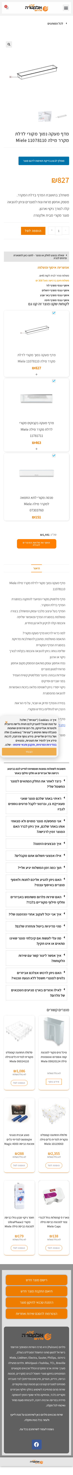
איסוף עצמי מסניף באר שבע (54, 295)
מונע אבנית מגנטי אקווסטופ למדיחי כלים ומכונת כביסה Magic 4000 (19, 1139)
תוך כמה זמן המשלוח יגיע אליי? (39, 867)
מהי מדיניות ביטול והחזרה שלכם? (38, 926)
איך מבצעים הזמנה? (47, 843)
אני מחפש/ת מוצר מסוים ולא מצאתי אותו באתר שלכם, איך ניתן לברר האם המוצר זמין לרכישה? (38, 826)
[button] (66, 8)
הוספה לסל (33, 231)
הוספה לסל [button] (19, 1082)
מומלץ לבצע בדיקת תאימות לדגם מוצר (43, 161)
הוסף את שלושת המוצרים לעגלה (36, 543)
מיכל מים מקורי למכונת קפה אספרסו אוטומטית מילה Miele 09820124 (54, 1056)
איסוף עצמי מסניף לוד (57, 285)
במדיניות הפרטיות (46, 744)
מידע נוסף (53, 1081)
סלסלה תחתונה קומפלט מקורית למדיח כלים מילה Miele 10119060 (54, 1139)
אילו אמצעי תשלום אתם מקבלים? (37, 855)
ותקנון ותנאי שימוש (24, 744)
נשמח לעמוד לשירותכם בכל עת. (36, 1429)
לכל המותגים (55, 23)
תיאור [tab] (36, 568)
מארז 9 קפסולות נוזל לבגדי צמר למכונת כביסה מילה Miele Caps (54, 1222)
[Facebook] (36, 1444)
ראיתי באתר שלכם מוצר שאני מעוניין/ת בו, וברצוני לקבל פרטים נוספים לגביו (36, 803)
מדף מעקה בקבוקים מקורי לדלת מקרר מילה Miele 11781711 (36, 429)
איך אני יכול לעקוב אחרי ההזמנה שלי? (35, 914)
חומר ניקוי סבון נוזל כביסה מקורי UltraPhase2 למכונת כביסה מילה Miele (19, 1222)
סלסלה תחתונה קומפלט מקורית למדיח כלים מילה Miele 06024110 (19, 1056)
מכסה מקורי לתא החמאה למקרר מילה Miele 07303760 (36, 504)
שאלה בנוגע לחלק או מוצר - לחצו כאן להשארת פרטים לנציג (40, 257)
